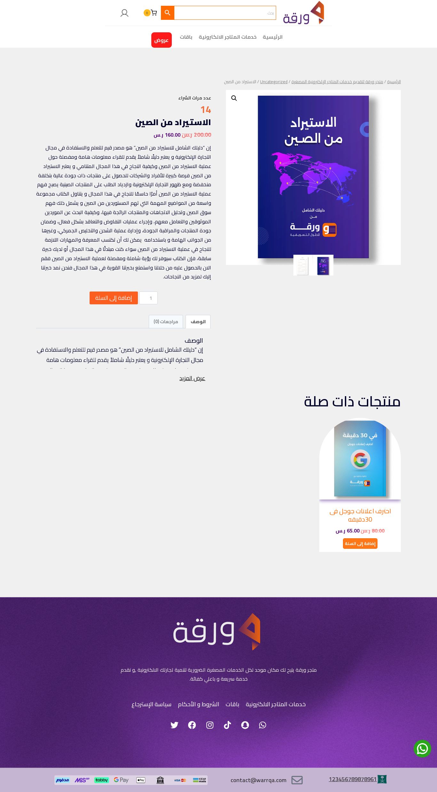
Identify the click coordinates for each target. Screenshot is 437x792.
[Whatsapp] (263, 725)
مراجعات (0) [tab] (166, 321)
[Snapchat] (245, 725)
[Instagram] (210, 725)
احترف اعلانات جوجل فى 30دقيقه (360, 515)
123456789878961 (353, 779)
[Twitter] (175, 725)
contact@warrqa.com (258, 780)
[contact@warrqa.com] (297, 780)
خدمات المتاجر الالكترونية (228, 37)
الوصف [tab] (198, 321)
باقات (232, 704)
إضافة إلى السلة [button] (360, 543)
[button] (234, 98)
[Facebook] (192, 725)
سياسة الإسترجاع (151, 704)
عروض (161, 40)
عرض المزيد (192, 378)
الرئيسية (273, 37)
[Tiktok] (227, 725)
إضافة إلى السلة (113, 297)
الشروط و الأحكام (198, 704)
